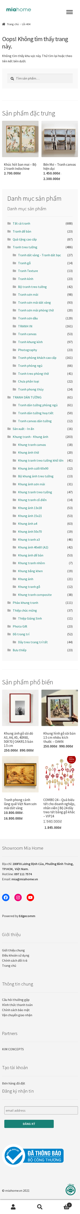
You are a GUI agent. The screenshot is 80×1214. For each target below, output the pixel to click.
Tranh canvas (27, 334)
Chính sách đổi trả (14, 960)
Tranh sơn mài (28, 294)
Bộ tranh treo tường (32, 287)
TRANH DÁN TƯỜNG (27, 397)
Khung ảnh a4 (27, 523)
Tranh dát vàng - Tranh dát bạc (39, 255)
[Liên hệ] (70, 1190)
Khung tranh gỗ (29, 587)
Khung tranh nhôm (31, 563)
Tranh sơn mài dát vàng (34, 302)
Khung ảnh (25, 579)
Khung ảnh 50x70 (30, 531)
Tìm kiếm (40, 1207)
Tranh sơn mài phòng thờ (36, 310)
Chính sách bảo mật (16, 1010)
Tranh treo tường (25, 247)
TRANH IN (25, 326)
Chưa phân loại (28, 381)
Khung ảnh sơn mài (31, 484)
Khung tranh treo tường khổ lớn (40, 460)
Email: (20, 879)
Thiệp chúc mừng (25, 610)
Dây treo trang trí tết (33, 642)
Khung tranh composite (35, 595)
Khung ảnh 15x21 (30, 516)
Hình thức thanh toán (17, 1005)
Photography (27, 350)
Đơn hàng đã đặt (13, 1083)
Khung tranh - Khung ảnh (30, 437)
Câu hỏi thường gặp (16, 1000)
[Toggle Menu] (69, 12)
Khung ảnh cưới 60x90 (33, 468)
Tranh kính (25, 279)
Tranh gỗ (24, 263)
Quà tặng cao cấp (25, 239)
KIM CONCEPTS (13, 1049)
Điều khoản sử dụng (15, 955)
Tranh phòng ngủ (30, 366)
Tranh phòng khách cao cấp (37, 358)
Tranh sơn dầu (28, 318)
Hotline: (17, 874)
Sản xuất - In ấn (23, 429)
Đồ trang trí (21, 634)
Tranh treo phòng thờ (33, 373)
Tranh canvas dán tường (35, 421)
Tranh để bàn (22, 231)
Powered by (18, 916)
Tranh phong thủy (30, 389)
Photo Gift (20, 626)
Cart (61, 1203)
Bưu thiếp (19, 650)
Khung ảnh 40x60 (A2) (33, 547)
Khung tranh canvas (32, 445)
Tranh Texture (28, 271)
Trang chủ (13, 24)
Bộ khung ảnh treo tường (36, 476)
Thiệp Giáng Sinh (30, 618)
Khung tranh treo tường (35, 492)
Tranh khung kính (30, 342)
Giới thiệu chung (13, 950)
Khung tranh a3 (29, 539)
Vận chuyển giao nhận (17, 1015)
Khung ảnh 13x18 (30, 508)
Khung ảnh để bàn (30, 555)
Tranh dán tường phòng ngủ (38, 405)
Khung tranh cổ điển (32, 500)
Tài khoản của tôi (13, 1207)
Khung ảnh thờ (28, 452)
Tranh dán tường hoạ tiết (36, 413)
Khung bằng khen (30, 571)
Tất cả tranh (21, 223)
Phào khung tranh (25, 603)
